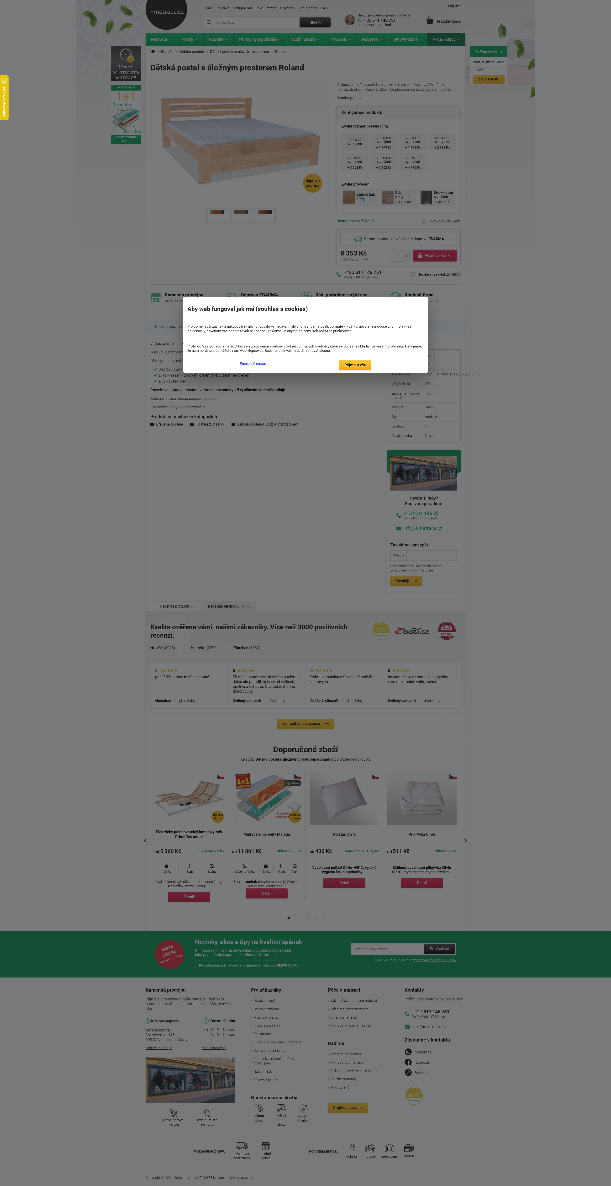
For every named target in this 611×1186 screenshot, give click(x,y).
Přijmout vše (355, 365)
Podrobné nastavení (255, 364)
